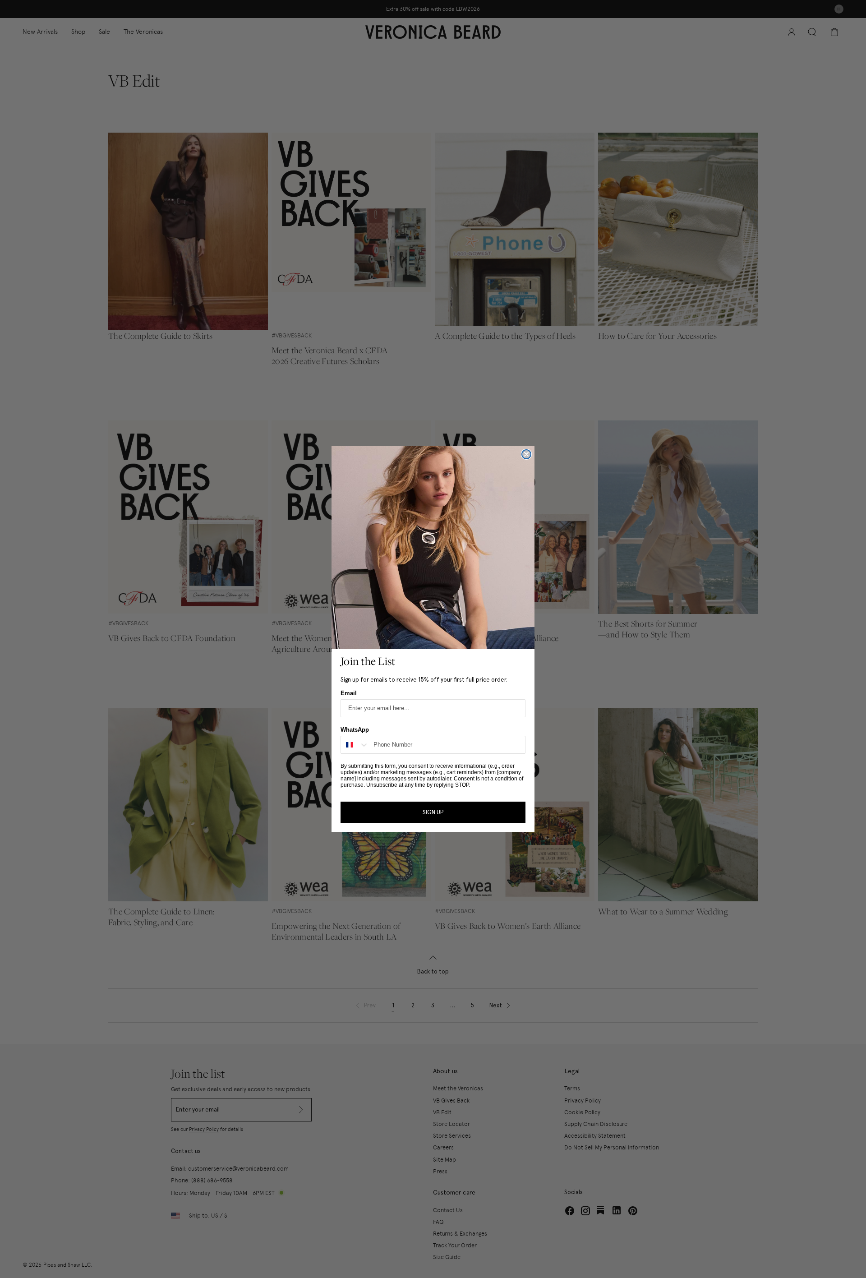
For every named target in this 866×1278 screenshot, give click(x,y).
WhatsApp (355, 729)
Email (349, 693)
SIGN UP (433, 812)
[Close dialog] (526, 454)
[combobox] (355, 744)
